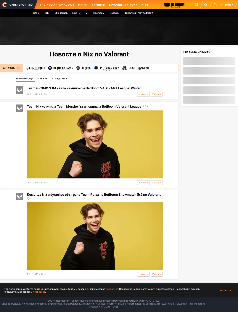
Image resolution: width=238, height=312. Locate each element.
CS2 (47, 13)
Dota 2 (36, 13)
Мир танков (61, 13)
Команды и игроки (123, 4)
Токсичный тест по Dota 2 (139, 13)
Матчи (83, 4)
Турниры (98, 4)
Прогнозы (98, 13)
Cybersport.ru (96, 306)
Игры (145, 4)
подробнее (112, 289)
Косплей (114, 13)
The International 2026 (57, 4)
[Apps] (196, 4)
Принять (225, 290)
